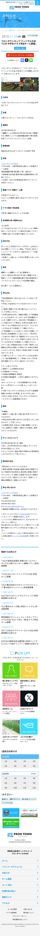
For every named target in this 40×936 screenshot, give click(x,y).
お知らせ (12, 30)
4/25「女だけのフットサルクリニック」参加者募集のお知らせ (19, 596)
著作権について (28, 913)
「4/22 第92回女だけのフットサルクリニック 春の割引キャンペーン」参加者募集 (19, 586)
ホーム (4, 30)
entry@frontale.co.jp (16, 506)
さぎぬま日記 (24, 514)
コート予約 (7, 885)
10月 (15, 788)
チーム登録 (7, 878)
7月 (24, 766)
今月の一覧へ (20, 48)
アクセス (6, 903)
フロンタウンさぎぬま (9, 163)
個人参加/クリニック (29, 799)
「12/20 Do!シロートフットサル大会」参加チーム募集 (19, 575)
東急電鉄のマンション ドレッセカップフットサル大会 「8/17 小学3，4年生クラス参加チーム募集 (19, 619)
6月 (15, 766)
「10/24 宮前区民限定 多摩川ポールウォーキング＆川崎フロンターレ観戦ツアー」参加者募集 (20, 563)
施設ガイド (7, 897)
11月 (24, 788)
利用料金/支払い (9, 890)
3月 (24, 761)
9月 (6, 788)
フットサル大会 (32, 35)
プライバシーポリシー (20, 916)
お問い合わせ (27, 909)
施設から (5, 799)
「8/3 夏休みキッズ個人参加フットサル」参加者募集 (19, 607)
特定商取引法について (20, 919)
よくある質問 (12, 909)
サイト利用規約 (11, 913)
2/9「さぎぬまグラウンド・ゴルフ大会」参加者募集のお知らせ (19, 631)
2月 (15, 761)
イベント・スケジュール (12, 866)
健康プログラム (15, 799)
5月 (6, 766)
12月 (34, 788)
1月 (6, 761)
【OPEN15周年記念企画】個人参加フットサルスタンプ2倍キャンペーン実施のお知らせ (20, 642)
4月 (34, 761)
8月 (34, 766)
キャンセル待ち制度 (19, 536)
